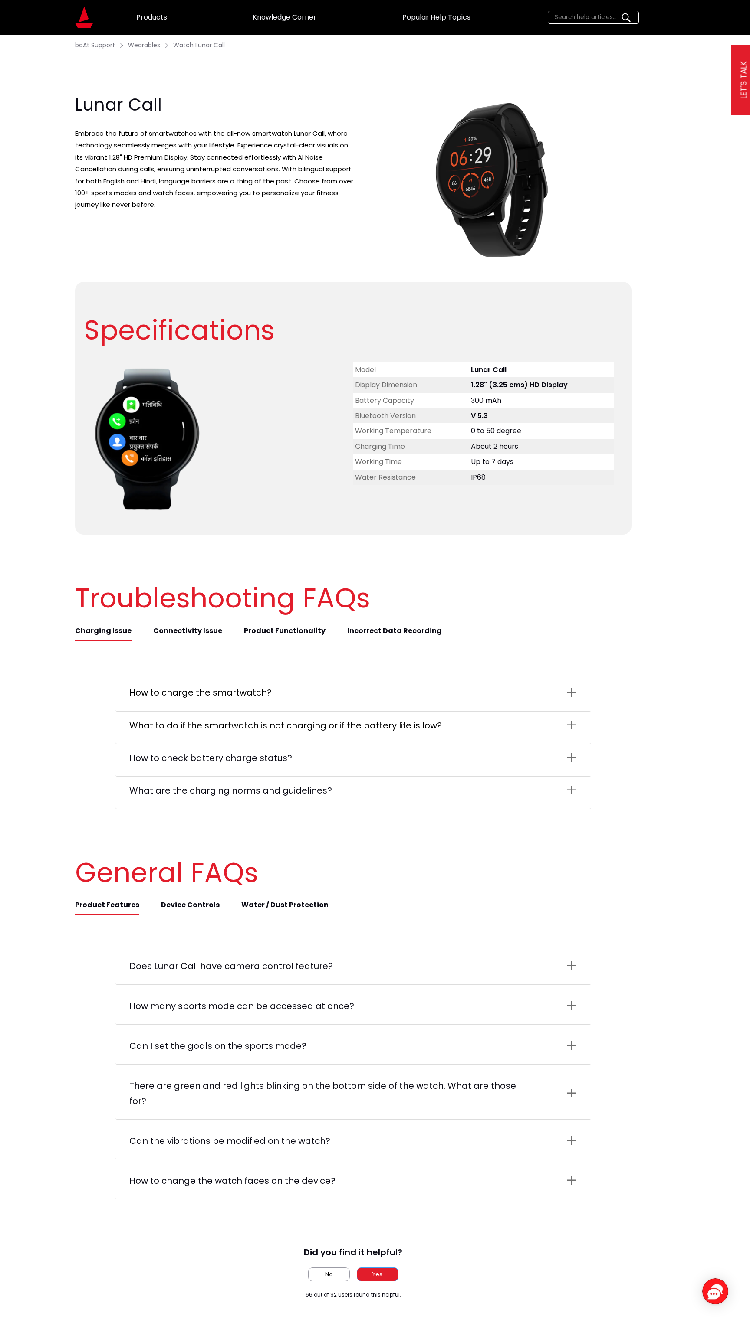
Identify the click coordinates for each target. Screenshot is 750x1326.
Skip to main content (39, 7)
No (329, 1274)
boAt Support (95, 45)
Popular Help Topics (436, 17)
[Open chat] (715, 1291)
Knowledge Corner (284, 17)
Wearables (144, 45)
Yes (377, 1274)
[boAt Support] (84, 17)
